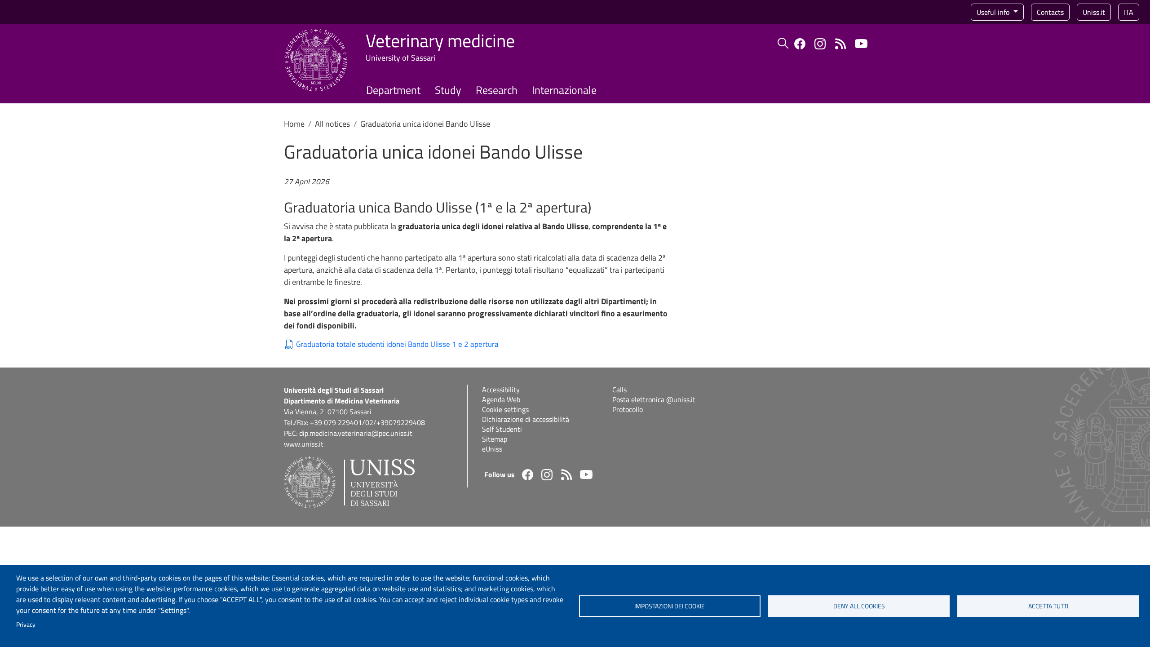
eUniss (492, 449)
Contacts (1050, 12)
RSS (840, 43)
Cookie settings (505, 409)
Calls (619, 389)
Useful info (994, 12)
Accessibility (501, 389)
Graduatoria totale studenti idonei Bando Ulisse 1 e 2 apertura (397, 344)
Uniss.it (1094, 12)
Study (448, 90)
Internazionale (564, 90)
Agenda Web (501, 399)
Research (497, 90)
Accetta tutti (1048, 606)
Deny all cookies (859, 606)
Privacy (25, 624)
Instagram (820, 43)
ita (1128, 12)
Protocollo (627, 409)
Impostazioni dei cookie (669, 606)
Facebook (799, 43)
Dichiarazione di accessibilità (525, 419)
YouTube (861, 43)
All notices (332, 124)
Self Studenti (502, 429)
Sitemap (494, 439)
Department (393, 90)
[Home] (316, 34)
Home (294, 124)
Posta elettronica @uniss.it (653, 399)
